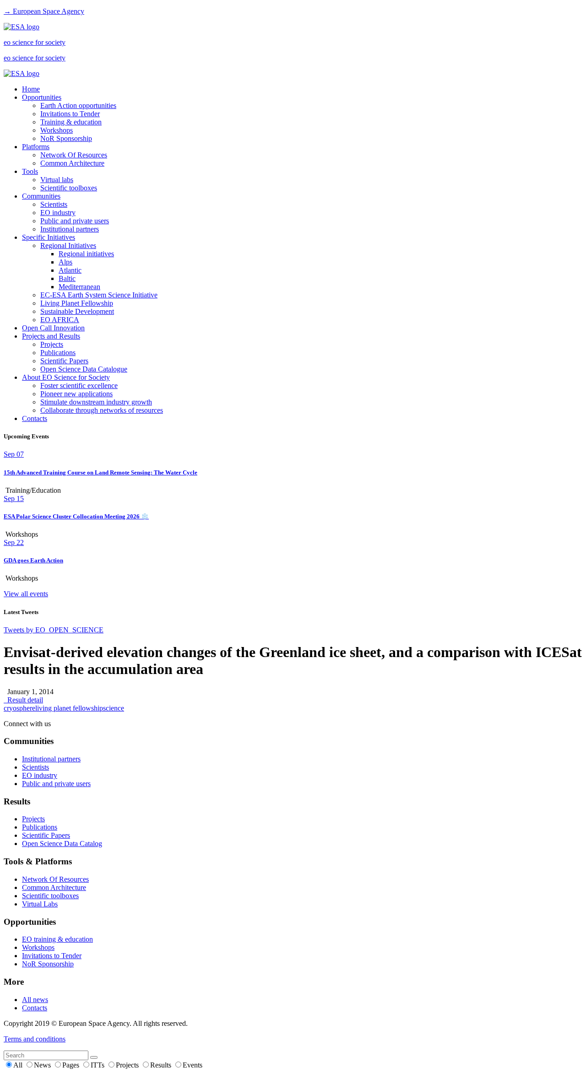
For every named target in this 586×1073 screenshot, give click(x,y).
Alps (65, 262)
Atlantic (70, 270)
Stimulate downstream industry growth (96, 402)
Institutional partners (69, 229)
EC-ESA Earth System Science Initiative (98, 295)
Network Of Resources (73, 155)
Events (192, 1065)
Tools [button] (30, 171)
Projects (51, 344)
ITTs (98, 1065)
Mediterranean (79, 287)
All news (35, 999)
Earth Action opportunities (78, 105)
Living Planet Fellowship (76, 303)
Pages (71, 1065)
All (18, 1065)
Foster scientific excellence (79, 385)
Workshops (56, 130)
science (113, 708)
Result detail (23, 700)
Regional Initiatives (68, 245)
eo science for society (34, 42)
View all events (26, 594)
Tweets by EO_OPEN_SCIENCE (53, 630)
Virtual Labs (40, 904)
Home (31, 89)
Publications (58, 352)
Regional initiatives (86, 254)
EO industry (58, 212)
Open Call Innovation (53, 328)
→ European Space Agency (44, 11)
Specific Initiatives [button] (48, 237)
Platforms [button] (35, 147)
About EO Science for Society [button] (66, 377)
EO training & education (57, 939)
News (43, 1065)
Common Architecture (72, 163)
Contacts (34, 418)
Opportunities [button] (41, 97)
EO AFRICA (59, 320)
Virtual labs (56, 179)
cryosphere (19, 708)
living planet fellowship (69, 708)
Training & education (71, 122)
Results (161, 1065)
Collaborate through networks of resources (101, 410)
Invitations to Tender (70, 114)
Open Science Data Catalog (62, 843)
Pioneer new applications (76, 394)
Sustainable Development (77, 311)
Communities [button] (41, 196)
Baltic (67, 278)
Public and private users (74, 221)
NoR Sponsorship (66, 138)
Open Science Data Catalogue (83, 369)
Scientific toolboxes (68, 188)
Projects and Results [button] (51, 336)
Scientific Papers (64, 361)
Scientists (53, 204)
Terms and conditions (34, 1039)
